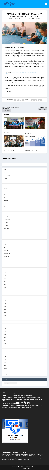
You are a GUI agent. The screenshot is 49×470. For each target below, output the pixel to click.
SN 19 (5, 325)
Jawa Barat (39, 397)
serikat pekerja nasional (12, 405)
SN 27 (5, 350)
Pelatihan (6, 250)
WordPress (34, 466)
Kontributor (16, 18)
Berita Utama (7, 185)
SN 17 (5, 318)
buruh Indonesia (10, 395)
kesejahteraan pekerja (16, 399)
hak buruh (20, 395)
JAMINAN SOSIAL (33, 397)
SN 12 (5, 303)
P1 (4, 247)
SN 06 (5, 284)
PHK (37, 401)
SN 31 (5, 362)
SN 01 (5, 269)
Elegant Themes (21, 466)
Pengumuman (7, 253)
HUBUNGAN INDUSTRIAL (10, 397)
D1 (4, 191)
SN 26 (5, 346)
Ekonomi (6, 203)
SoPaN (5, 368)
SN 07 (5, 287)
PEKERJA (23, 401)
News (24, 18)
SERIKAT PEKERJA (23, 403)
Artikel (5, 178)
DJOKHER (6, 200)
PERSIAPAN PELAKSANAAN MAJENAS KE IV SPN (34, 131)
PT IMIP (8, 403)
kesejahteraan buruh (6, 399)
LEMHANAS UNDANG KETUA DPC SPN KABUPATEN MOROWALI (12, 149)
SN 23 (5, 337)
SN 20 (5, 328)
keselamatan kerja (28, 399)
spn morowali (34, 405)
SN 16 (5, 315)
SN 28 (5, 353)
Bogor (20, 393)
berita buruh (16, 393)
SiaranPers (29, 18)
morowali (13, 401)
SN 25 (5, 343)
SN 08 (5, 290)
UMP (41, 405)
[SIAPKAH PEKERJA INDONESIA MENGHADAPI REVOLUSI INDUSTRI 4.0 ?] (35, 141)
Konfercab (6, 222)
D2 (4, 194)
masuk (9, 160)
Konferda (6, 225)
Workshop (6, 374)
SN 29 (5, 356)
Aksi (4, 172)
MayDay (5, 234)
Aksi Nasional (7, 175)
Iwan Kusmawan (22, 397)
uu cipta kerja (28, 407)
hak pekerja (27, 395)
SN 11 (5, 300)
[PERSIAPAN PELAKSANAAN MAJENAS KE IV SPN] (35, 123)
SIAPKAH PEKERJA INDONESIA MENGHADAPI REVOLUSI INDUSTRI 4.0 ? (35, 149)
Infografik (6, 216)
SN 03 (5, 275)
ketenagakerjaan (37, 399)
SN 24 (5, 340)
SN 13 (5, 306)
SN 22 (5, 334)
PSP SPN (4, 403)
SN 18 (5, 322)
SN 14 (5, 309)
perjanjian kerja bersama (30, 401)
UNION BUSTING (5, 407)
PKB (4, 259)
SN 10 (33, 18)
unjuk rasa (11, 407)
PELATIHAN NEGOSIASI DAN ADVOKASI (12, 130)
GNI (4, 209)
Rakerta (5, 262)
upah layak (15, 407)
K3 (42, 397)
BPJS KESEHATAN (27, 393)
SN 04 (5, 278)
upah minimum (21, 407)
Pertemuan (6, 256)
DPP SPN (15, 395)
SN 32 (5, 365)
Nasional (21, 18)
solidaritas (24, 405)
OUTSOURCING (18, 401)
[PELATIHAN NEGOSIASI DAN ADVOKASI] (14, 123)
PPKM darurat (41, 401)
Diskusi (5, 197)
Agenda (5, 169)
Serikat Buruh (13, 403)
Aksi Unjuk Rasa (9, 393)
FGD (4, 206)
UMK (38, 405)
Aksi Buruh (4, 393)
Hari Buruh (34, 395)
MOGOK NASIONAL (8, 238)
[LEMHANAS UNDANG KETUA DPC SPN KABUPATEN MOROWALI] (14, 141)
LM (4, 231)
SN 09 (5, 294)
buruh (4, 395)
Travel (5, 371)
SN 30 (5, 359)
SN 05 (5, 281)
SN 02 (5, 272)
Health (5, 213)
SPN (29, 405)
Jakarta (28, 397)
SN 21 (5, 331)
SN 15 (5, 312)
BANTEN (5, 182)
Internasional (7, 219)
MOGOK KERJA (8, 401)
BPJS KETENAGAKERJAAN (36, 393)
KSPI (3, 401)
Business (6, 188)
